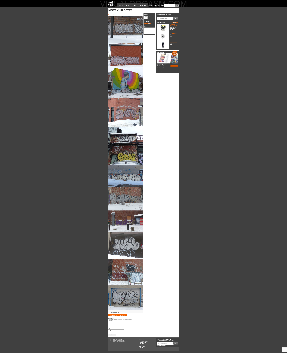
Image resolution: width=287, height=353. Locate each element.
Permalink (111, 310)
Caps (141, 340)
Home (129, 339)
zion (118, 312)
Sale (141, 344)
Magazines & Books (144, 341)
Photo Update (148, 23)
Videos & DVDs (143, 342)
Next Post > (123, 315)
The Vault (155, 5)
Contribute (161, 5)
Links (150, 5)
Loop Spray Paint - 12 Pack (173, 25)
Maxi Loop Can (173, 42)
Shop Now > (175, 22)
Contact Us (130, 345)
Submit (177, 5)
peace (116, 312)
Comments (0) (116, 310)
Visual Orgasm (112, 3)
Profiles (143, 5)
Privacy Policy (131, 346)
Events (135, 5)
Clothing (142, 343)
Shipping (142, 347)
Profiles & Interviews (130, 341)
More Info (174, 65)
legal (114, 312)
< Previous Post (114, 315)
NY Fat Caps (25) (173, 33)
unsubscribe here (162, 345)
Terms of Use (131, 347)
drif (111, 312)
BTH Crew (112, 14)
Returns (141, 348)
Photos (120, 5)
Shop (128, 5)
